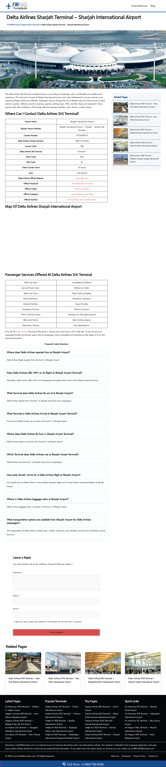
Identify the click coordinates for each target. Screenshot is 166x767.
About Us (115, 756)
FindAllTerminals (13, 24)
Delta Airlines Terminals (31, 24)
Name (16, 595)
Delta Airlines (21, 331)
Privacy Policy (139, 756)
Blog (153, 6)
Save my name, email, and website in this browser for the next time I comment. (48, 621)
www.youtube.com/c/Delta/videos (82, 199)
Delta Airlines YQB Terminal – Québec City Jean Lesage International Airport (144, 158)
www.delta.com (82, 178)
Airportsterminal (139, 6)
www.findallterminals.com (24, 756)
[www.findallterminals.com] (16, 5)
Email (16, 608)
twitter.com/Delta (82, 188)
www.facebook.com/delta (82, 183)
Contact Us (153, 756)
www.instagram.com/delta (82, 194)
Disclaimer (126, 756)
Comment (18, 572)
